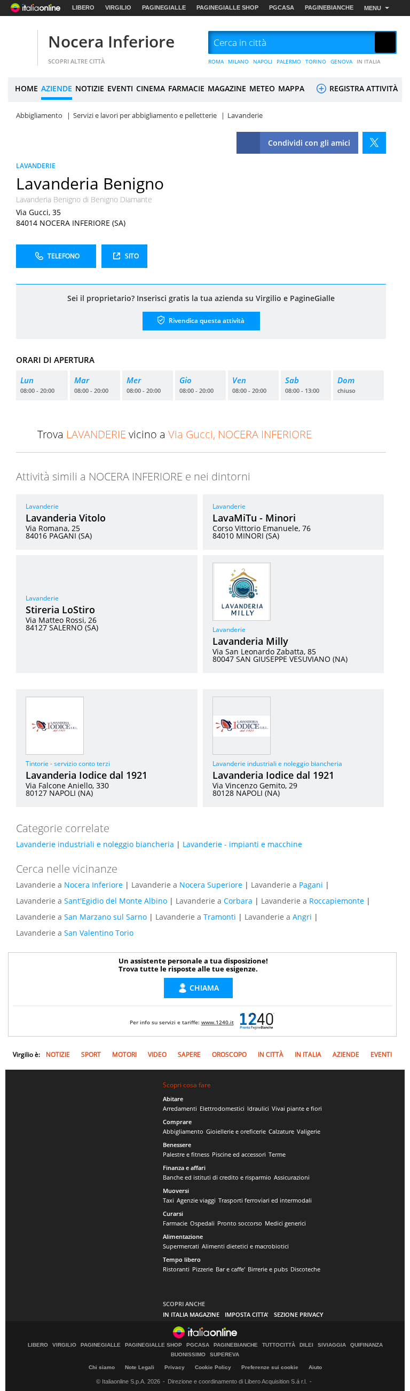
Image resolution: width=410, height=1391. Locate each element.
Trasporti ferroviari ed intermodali (265, 1200)
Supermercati (181, 1246)
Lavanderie (42, 506)
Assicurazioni (292, 1177)
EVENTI (120, 88)
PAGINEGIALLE (164, 7)
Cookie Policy (213, 1367)
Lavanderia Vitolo (66, 517)
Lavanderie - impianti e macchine (242, 844)
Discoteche (305, 1269)
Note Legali (139, 1367)
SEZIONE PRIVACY (299, 1314)
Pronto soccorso (239, 1223)
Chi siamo (102, 1367)
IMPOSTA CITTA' (247, 1314)
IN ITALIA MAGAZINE (191, 1314)
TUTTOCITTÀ (278, 1345)
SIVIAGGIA (332, 1345)
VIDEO (157, 1054)
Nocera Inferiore (111, 41)
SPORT (91, 1054)
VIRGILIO (118, 7)
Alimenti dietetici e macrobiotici (245, 1246)
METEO (262, 88)
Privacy (174, 1367)
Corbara (238, 901)
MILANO (238, 61)
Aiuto (315, 1367)
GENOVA (341, 61)
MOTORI (124, 1054)
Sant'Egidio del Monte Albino (115, 901)
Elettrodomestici (222, 1108)
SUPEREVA (224, 1354)
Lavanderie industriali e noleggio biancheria (277, 763)
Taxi (168, 1200)
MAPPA (291, 88)
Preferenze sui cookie (269, 1367)
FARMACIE (186, 88)
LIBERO (83, 7)
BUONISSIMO (188, 1354)
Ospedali (202, 1223)
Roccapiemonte (336, 901)
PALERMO (289, 61)
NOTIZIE (89, 88)
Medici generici (285, 1223)
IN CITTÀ (270, 1054)
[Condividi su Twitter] (374, 143)
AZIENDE (56, 88)
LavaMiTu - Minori (254, 517)
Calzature (281, 1131)
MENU (372, 8)
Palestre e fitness (186, 1154)
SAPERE (189, 1054)
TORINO (315, 61)
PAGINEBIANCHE (329, 7)
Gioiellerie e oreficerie (236, 1131)
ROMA (216, 61)
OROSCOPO (229, 1054)
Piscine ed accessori (239, 1154)
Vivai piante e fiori (297, 1108)
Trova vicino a (174, 434)
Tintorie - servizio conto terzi (68, 763)
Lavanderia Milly (250, 641)
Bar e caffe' (230, 1269)
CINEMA (150, 88)
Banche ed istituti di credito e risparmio (217, 1177)
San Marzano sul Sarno (105, 917)
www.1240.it (217, 1022)
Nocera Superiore (210, 885)
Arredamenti (180, 1108)
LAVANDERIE (36, 165)
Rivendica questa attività (206, 320)
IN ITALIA (369, 61)
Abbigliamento (183, 1131)
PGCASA (281, 7)
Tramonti (219, 917)
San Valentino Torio (98, 933)
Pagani (311, 885)
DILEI (306, 1345)
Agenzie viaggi (196, 1200)
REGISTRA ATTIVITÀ (362, 88)
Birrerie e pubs (268, 1269)
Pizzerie (202, 1269)
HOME (26, 88)
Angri (302, 917)
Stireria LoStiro (60, 609)
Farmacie (175, 1223)
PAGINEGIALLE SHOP (227, 7)
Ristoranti (176, 1269)
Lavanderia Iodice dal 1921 (86, 775)
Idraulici (258, 1108)
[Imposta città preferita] (21, 43)
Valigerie (308, 1131)
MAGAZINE (227, 88)
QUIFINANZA (366, 1345)
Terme (277, 1154)
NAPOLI (262, 61)
